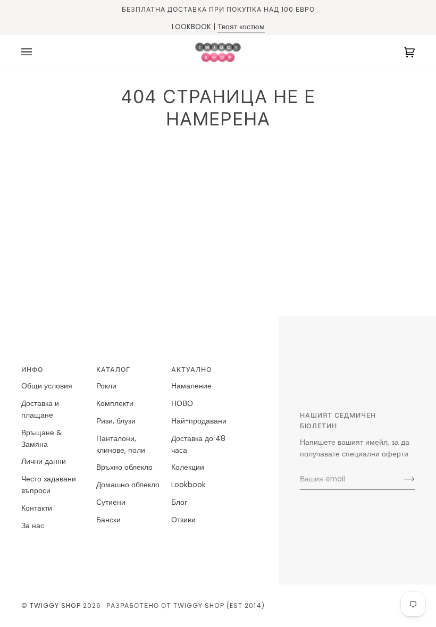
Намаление (191, 386)
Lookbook (188, 485)
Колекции (187, 467)
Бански (108, 520)
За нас (32, 526)
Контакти (36, 508)
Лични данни (43, 461)
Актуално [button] (191, 369)
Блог (179, 502)
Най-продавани (199, 421)
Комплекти (114, 404)
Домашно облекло (128, 485)
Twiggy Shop (55, 605)
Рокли (106, 386)
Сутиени (110, 502)
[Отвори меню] (37, 52)
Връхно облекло (124, 467)
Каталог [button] (113, 369)
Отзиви (183, 520)
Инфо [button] (32, 369)
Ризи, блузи (116, 421)
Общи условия (46, 386)
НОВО (182, 404)
